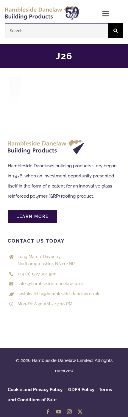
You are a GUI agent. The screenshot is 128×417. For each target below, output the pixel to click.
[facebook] (48, 411)
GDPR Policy (81, 389)
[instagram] (69, 411)
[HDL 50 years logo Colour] (42, 8)
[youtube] (58, 411)
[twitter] (80, 411)
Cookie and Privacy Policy (35, 389)
